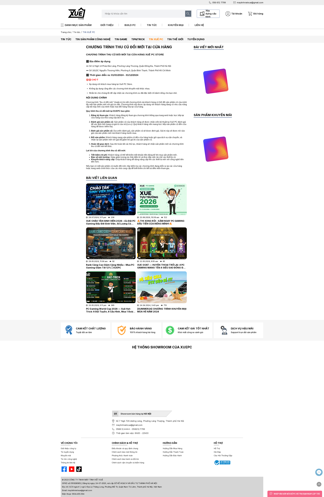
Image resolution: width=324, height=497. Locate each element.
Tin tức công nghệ (69, 459)
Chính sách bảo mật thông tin (124, 452)
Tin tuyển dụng (67, 452)
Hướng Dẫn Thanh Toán (173, 452)
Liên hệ (199, 25)
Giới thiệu (107, 25)
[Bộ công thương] (222, 462)
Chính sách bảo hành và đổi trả (125, 459)
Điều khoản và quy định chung (125, 448)
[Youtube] (71, 469)
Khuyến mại (176, 25)
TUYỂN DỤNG (196, 39)
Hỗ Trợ (217, 448)
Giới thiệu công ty (68, 448)
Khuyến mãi (66, 455)
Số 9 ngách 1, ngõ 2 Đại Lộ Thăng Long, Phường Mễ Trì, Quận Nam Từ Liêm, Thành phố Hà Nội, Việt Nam (115, 487)
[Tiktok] (79, 469)
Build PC (130, 25)
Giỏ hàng (258, 13)
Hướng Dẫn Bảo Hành (172, 455)
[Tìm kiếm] (188, 14)
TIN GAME (121, 39)
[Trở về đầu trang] (319, 483)
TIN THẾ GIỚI (175, 39)
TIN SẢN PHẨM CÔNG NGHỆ (92, 39)
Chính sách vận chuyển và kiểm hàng (128, 462)
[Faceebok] (64, 469)
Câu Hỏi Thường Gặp (223, 455)
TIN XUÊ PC (156, 39)
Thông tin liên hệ (68, 462)
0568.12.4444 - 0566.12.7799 (130, 429)
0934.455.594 (78, 494)
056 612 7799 (219, 2)
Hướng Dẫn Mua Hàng (172, 448)
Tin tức (152, 25)
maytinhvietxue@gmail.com (250, 2)
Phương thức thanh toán (122, 455)
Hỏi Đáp (217, 452)
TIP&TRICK (138, 39)
